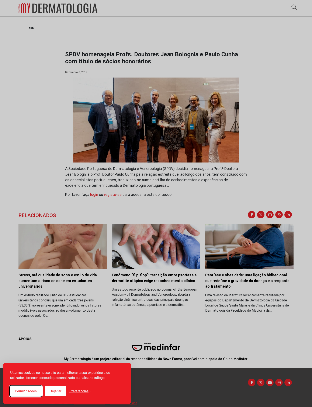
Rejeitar (55, 391)
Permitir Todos (26, 391)
